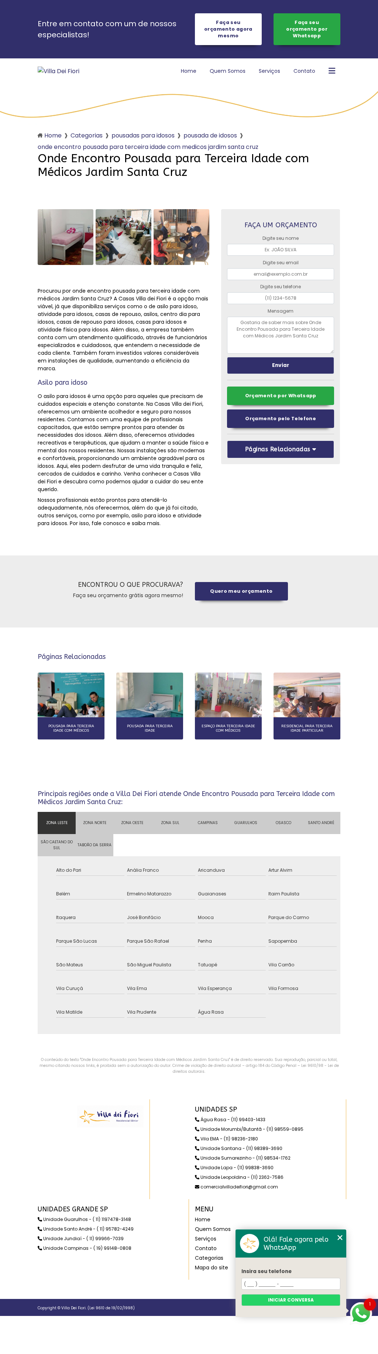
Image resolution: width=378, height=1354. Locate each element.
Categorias (87, 135)
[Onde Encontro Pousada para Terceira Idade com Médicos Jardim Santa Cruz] (65, 237)
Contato (304, 71)
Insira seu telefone (266, 1271)
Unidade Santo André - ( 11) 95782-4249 (88, 1229)
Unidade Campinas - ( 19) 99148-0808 (86, 1248)
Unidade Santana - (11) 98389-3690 (240, 1148)
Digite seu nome (280, 238)
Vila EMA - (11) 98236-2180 (228, 1139)
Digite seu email (281, 262)
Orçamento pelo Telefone (280, 418)
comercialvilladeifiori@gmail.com (238, 1187)
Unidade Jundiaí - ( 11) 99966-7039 (83, 1238)
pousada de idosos (210, 135)
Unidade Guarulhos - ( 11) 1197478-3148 (86, 1219)
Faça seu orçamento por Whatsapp (306, 29)
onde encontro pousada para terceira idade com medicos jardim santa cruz (148, 147)
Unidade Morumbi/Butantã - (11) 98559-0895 (251, 1129)
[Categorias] (331, 71)
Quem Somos (227, 71)
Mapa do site (211, 1267)
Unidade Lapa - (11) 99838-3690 (236, 1167)
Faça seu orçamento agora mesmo (228, 29)
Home (188, 71)
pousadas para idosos (143, 135)
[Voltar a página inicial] (58, 71)
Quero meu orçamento (241, 591)
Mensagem (280, 311)
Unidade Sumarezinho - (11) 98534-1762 (245, 1158)
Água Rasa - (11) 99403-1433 (232, 1119)
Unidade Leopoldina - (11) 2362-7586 (241, 1177)
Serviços (269, 71)
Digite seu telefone (280, 286)
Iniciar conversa (291, 1300)
